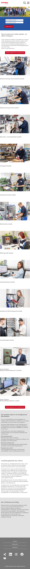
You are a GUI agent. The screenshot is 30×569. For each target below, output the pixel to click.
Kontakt (15, 541)
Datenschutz (15, 544)
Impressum (15, 547)
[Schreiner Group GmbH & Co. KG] (4, 2)
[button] (28, 3)
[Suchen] (24, 3)
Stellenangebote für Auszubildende (15, 52)
